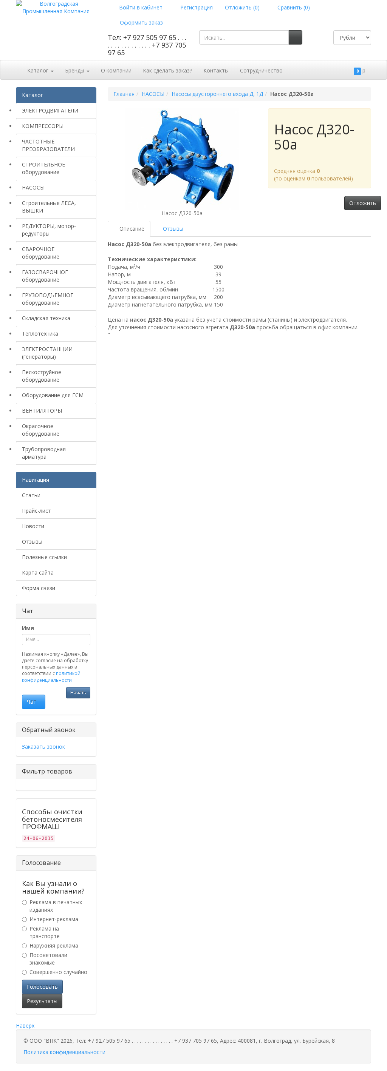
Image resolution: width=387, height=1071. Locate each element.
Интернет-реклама (53, 919)
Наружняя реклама (53, 945)
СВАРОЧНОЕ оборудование (40, 252)
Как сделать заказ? (167, 70)
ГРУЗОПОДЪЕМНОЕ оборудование (47, 298)
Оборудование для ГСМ (53, 395)
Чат (31, 701)
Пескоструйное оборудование (41, 375)
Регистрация (196, 7)
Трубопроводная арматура (44, 452)
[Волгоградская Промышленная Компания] (56, 7)
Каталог (38, 70)
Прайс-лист (36, 510)
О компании (116, 70)
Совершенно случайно (58, 971)
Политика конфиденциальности (64, 1052)
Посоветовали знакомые (48, 958)
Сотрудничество (261, 70)
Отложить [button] (362, 202)
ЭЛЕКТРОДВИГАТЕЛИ (50, 110)
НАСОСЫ (33, 187)
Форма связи (38, 588)
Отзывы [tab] (172, 228)
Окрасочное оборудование (40, 429)
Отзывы (32, 541)
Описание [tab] (131, 228)
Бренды (75, 70)
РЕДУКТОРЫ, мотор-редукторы (49, 229)
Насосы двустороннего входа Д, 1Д (217, 93)
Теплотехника (40, 333)
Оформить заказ (140, 22)
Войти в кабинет (140, 7)
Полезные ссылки (44, 557)
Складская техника (46, 318)
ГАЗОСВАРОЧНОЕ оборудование (45, 275)
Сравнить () (293, 7)
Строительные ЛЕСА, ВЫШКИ (49, 206)
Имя (28, 628)
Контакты (216, 70)
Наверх (25, 1025)
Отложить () (242, 7)
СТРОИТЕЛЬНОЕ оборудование (43, 168)
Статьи (31, 495)
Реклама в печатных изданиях (55, 905)
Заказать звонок (43, 746)
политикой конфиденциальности (51, 676)
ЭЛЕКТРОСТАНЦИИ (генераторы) (47, 352)
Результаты (42, 1001)
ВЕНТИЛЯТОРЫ (42, 410)
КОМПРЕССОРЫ (42, 125)
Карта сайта (38, 572)
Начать (78, 692)
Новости (33, 526)
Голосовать (42, 986)
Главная (124, 93)
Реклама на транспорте (44, 932)
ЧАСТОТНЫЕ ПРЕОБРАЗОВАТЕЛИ (48, 145)
